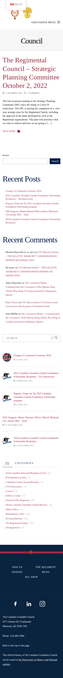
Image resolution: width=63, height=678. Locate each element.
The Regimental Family (17, 523)
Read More (9, 131)
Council (9, 491)
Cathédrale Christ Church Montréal (22, 482)
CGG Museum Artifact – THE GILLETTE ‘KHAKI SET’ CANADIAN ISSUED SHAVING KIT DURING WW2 (32, 256)
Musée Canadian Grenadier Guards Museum (26, 505)
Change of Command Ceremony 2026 (23, 191)
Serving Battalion (14, 518)
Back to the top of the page (16, 645)
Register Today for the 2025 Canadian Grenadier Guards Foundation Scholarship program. (34, 397)
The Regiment (46, 567)
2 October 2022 (14, 93)
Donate (17, 572)
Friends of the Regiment (17, 500)
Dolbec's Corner (13, 496)
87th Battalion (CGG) (16, 477)
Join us (17, 567)
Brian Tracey (12, 302)
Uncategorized (12, 527)
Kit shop (31, 577)
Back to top (33, 587)
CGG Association (14, 486)
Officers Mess (12, 509)
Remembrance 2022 (15, 514)
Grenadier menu (44, 22)
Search (6, 155)
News (46, 572)
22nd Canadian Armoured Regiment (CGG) (26, 473)
